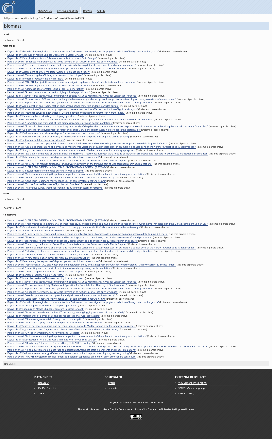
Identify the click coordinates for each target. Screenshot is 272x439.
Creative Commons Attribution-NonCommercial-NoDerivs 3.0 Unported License (152, 409)
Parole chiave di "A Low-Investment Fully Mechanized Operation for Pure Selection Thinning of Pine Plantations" (67, 68)
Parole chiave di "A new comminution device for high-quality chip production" (48, 92)
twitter (111, 382)
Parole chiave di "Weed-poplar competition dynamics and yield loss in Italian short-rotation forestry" (61, 177)
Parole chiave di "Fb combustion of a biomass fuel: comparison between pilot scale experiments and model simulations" (71, 65)
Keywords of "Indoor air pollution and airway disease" (36, 140)
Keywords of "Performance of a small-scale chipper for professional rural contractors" (53, 133)
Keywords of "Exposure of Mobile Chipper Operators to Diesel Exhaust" (45, 54)
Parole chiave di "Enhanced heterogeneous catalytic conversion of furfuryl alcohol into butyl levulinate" (62, 61)
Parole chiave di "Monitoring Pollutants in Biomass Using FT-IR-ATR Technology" (50, 85)
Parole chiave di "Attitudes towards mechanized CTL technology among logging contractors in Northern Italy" (66, 112)
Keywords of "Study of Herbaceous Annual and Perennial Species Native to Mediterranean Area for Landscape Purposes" (72, 95)
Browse (87, 10)
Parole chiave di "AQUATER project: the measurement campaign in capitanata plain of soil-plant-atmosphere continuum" (71, 82)
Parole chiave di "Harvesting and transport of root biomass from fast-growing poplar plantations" (60, 123)
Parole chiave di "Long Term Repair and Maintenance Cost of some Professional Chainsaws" (56, 180)
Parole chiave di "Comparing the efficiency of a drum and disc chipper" (45, 75)
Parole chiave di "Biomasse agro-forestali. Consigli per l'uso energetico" (45, 88)
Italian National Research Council (145, 402)
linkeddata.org (186, 393)
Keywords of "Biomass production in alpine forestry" (35, 78)
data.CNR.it (45, 10)
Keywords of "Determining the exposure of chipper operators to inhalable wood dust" (53, 157)
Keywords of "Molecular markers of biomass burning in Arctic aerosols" (45, 170)
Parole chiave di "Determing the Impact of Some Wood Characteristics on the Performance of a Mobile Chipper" (67, 160)
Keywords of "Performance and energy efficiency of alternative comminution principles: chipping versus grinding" (68, 136)
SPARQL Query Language (191, 388)
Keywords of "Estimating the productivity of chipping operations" (42, 116)
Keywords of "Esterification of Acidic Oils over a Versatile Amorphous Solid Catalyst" (52, 58)
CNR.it (101, 10)
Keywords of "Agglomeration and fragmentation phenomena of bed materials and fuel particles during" (63, 105)
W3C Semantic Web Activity (192, 382)
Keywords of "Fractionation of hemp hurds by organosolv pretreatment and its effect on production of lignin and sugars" (72, 109)
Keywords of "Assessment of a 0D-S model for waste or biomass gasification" (48, 71)
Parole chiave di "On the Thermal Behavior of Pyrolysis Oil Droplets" (43, 184)
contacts (112, 388)
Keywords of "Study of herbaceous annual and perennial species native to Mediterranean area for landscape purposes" (71, 150)
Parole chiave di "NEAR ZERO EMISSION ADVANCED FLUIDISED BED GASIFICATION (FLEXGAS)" (57, 167)
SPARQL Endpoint (67, 10)
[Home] (17, 7)
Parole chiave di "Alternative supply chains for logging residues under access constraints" (55, 187)
